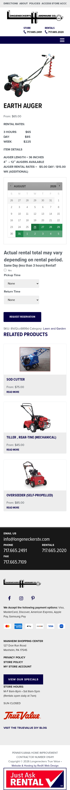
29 (58, 227)
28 (50, 227)
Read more (13, 392)
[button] (50, 56)
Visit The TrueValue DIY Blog (25, 727)
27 (42, 227)
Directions (11, 3)
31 (19, 233)
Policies (34, 3)
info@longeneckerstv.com (27, 539)
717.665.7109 (15, 562)
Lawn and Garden (54, 328)
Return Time (12, 291)
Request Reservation (22, 317)
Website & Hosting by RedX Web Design (35, 765)
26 (35, 227)
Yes (10, 270)
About (23, 3)
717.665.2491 (34, 32)
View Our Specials (23, 679)
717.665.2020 (56, 32)
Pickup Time (12, 275)
